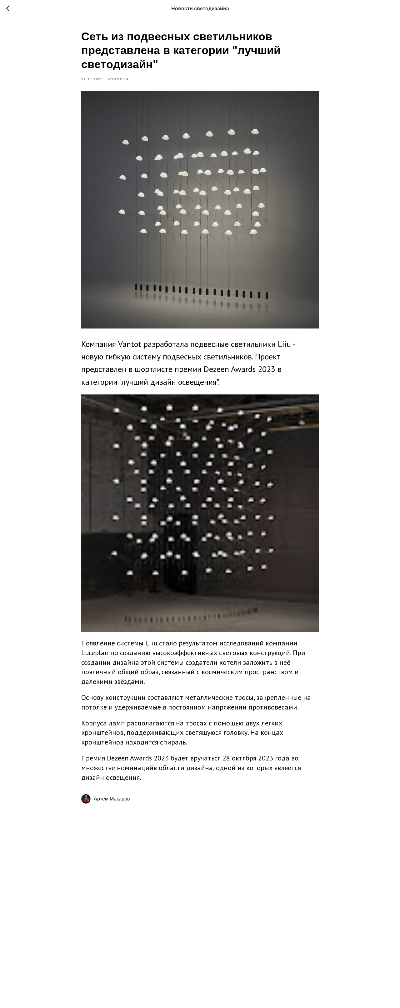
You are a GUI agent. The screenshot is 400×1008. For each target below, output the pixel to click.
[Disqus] (200, 899)
